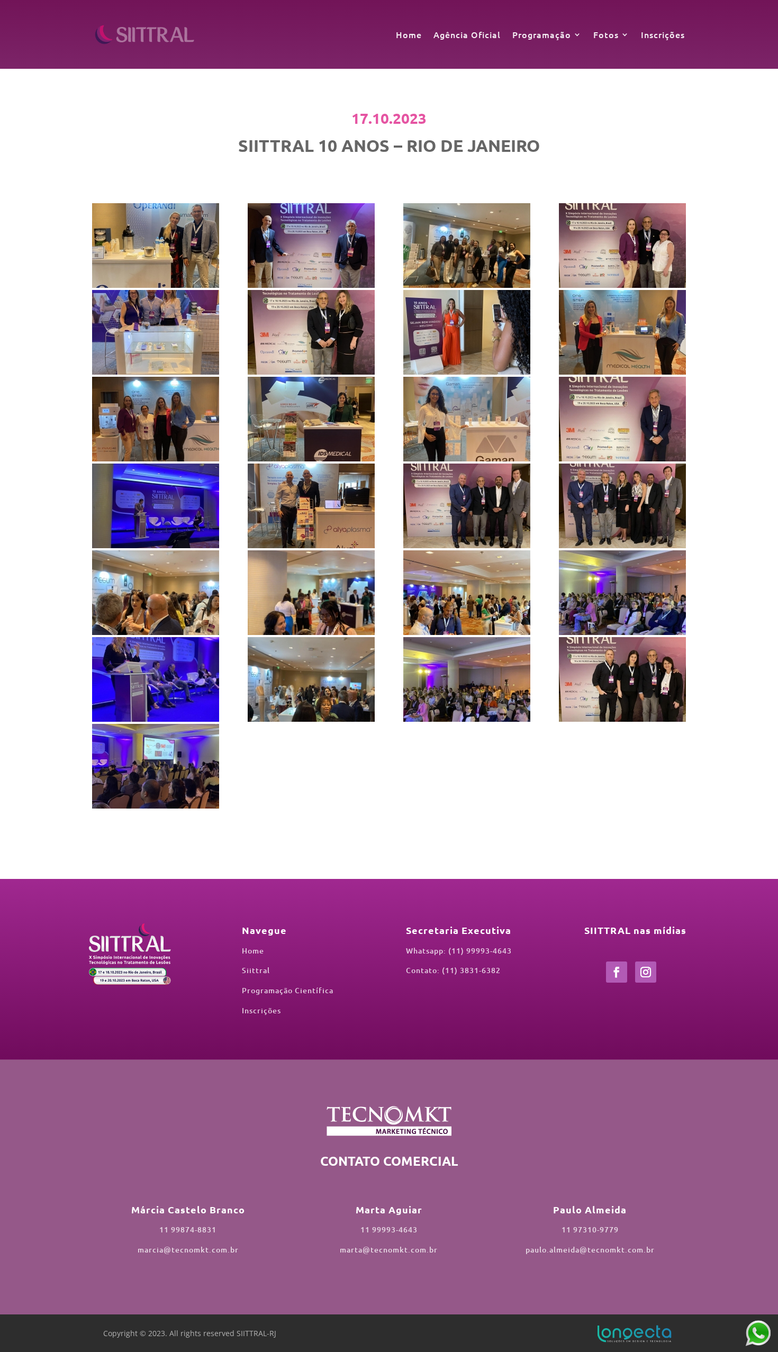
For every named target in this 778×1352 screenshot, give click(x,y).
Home (409, 34)
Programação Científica (287, 990)
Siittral (256, 970)
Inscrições (663, 34)
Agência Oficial (467, 34)
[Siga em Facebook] (616, 972)
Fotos (606, 34)
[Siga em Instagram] (645, 972)
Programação (541, 34)
